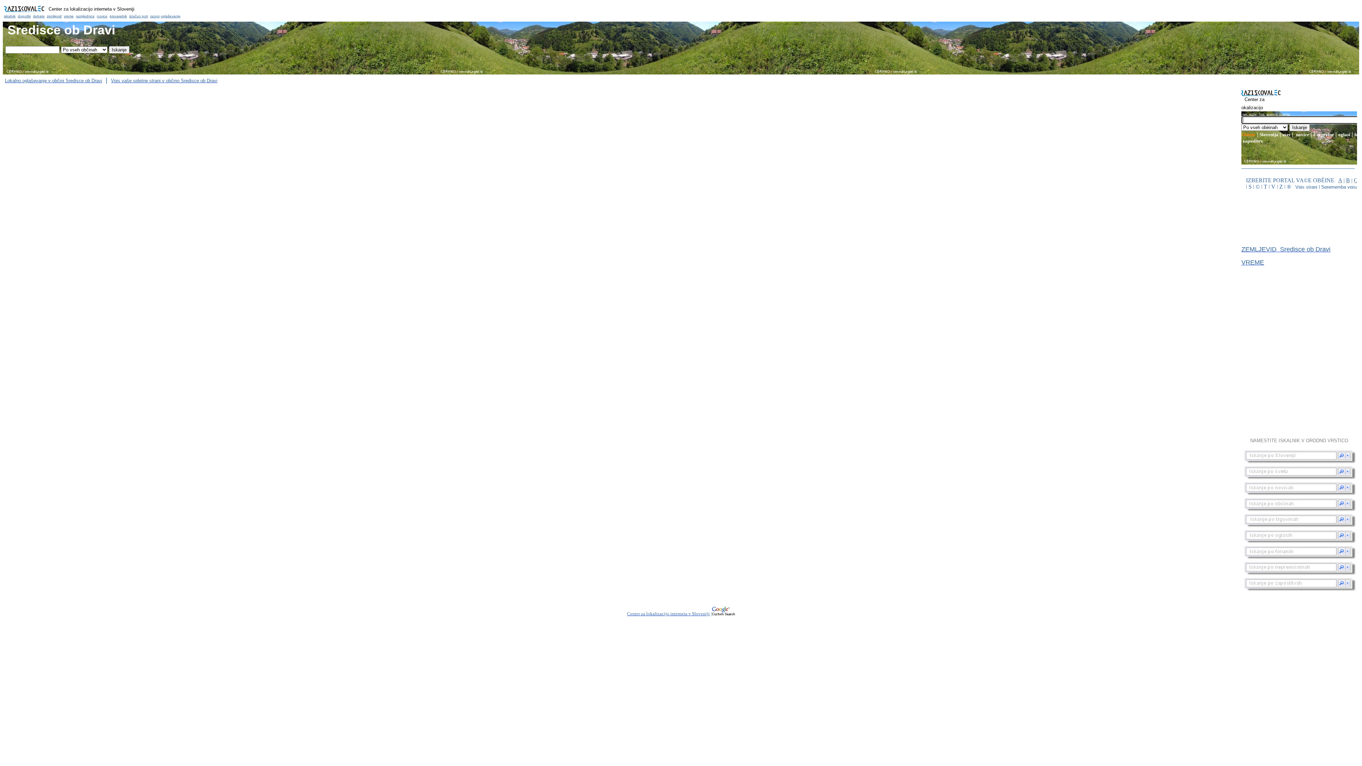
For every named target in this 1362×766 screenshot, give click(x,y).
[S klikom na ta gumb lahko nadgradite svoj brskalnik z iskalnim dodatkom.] (1300, 457)
